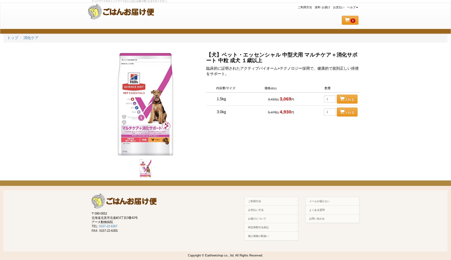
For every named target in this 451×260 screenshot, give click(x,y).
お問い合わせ (317, 218)
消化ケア (31, 38)
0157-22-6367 (108, 226)
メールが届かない (319, 201)
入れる (349, 99)
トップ (12, 38)
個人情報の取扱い (258, 236)
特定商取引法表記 (258, 227)
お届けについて (257, 218)
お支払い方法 (256, 209)
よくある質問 (317, 209)
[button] (350, 20)
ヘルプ (351, 7)
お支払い (338, 7)
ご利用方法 (305, 7)
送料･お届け (322, 7)
